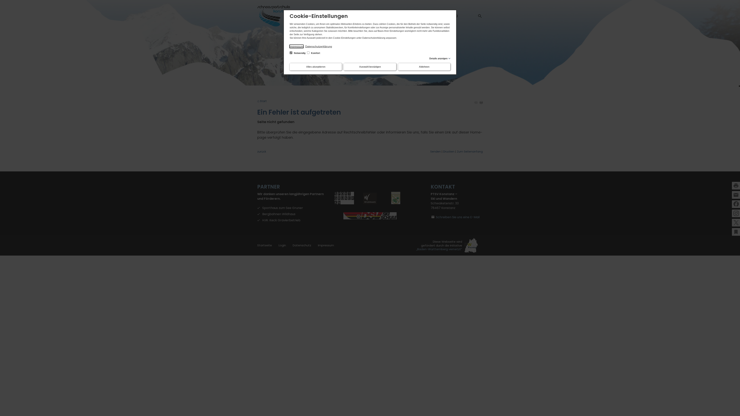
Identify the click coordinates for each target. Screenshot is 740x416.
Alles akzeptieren (315, 66)
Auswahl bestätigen (370, 66)
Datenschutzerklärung (318, 46)
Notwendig (299, 53)
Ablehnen (424, 66)
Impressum (296, 46)
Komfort (315, 53)
